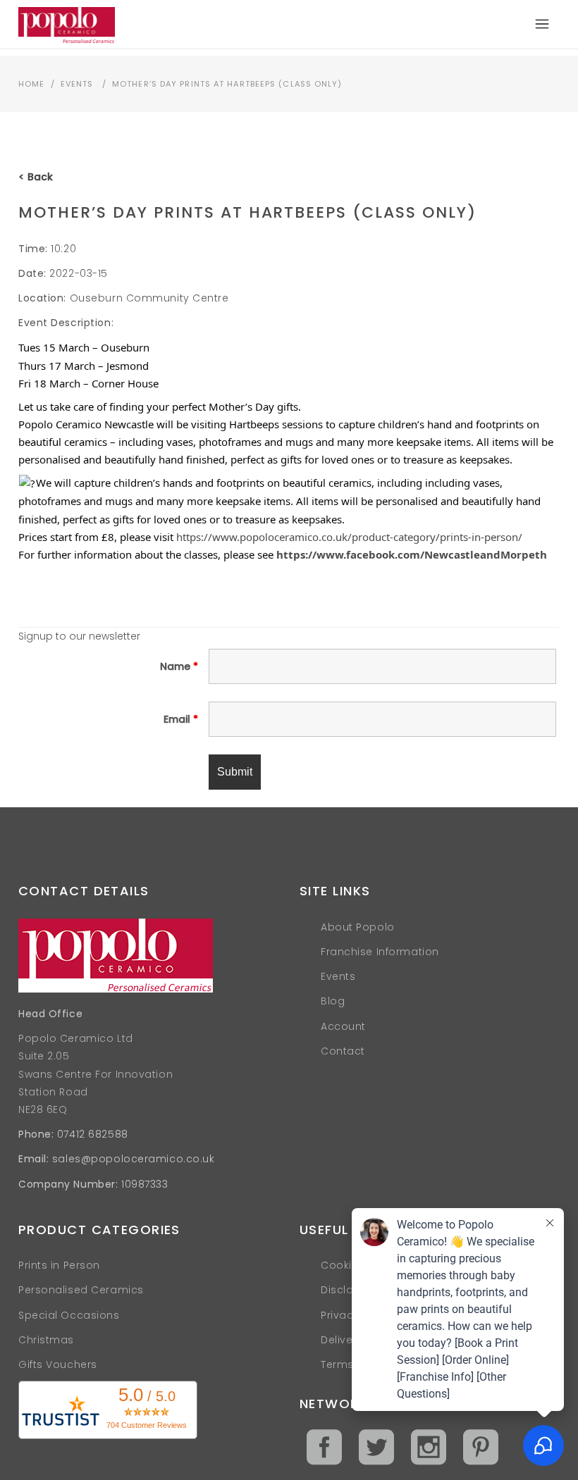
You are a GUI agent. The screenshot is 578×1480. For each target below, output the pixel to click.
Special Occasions (69, 1315)
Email (181, 719)
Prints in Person (59, 1265)
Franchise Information (380, 952)
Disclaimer (349, 1290)
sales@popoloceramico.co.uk (133, 1159)
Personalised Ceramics (81, 1290)
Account (343, 1026)
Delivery (341, 1340)
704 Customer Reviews (146, 1425)
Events (77, 83)
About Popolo (358, 927)
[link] (411, 554)
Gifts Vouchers (57, 1364)
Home (31, 83)
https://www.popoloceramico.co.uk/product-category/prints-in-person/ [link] (349, 537)
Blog (333, 1001)
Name (179, 666)
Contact (343, 1051)
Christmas (46, 1340)
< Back (35, 177)
